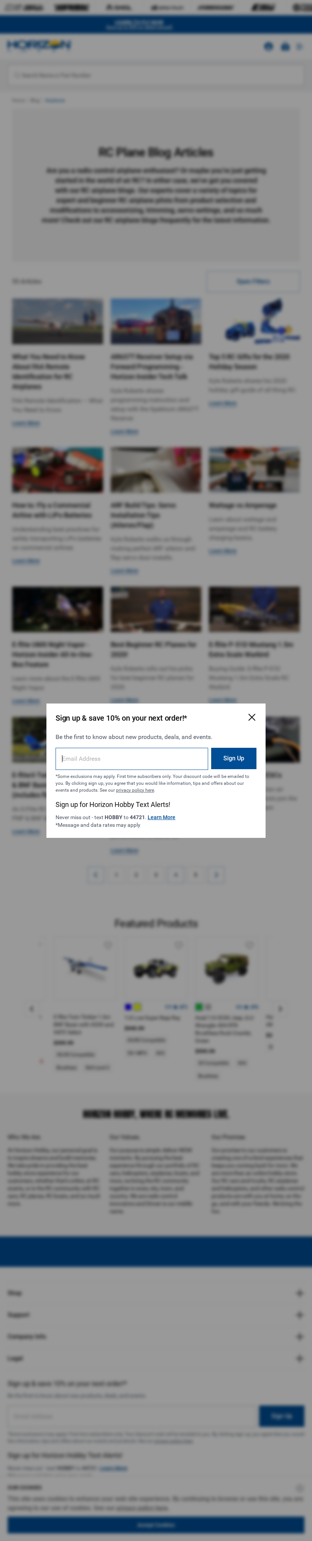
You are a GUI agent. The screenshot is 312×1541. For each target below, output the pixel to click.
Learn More (161, 817)
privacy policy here (135, 790)
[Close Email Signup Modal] (251, 717)
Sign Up (233, 758)
